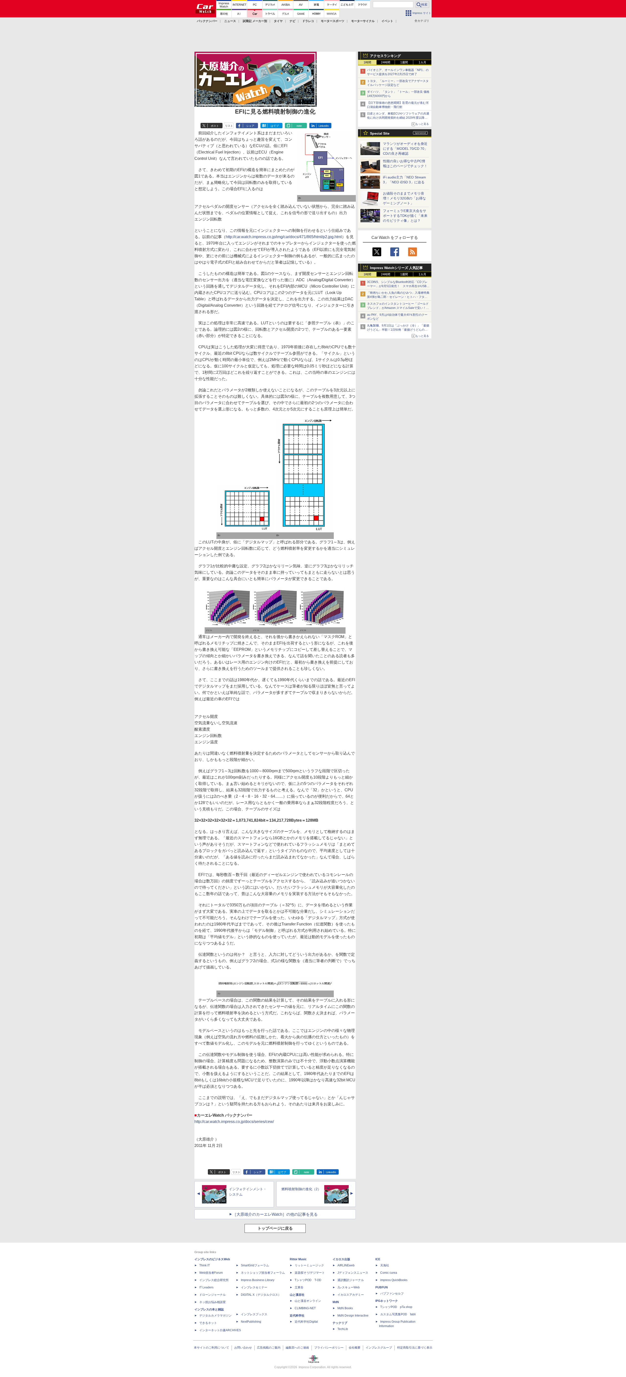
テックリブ (340, 1323)
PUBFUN (381, 1287)
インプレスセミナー (254, 1287)
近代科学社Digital (306, 1321)
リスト (229, 125)
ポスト (215, 125)
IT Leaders (206, 1287)
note (299, 125)
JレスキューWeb (348, 1287)
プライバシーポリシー (329, 1347)
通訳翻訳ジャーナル (350, 1280)
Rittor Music (298, 1259)
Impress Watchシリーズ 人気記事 (396, 268)
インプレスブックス (254, 1314)
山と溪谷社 (297, 1294)
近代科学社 (297, 1315)
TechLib (342, 1329)
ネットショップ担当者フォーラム (263, 1272)
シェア (250, 125)
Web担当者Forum (211, 1272)
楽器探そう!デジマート (310, 1272)
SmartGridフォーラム (255, 1265)
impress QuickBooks (393, 1280)
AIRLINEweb (346, 1265)
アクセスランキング (385, 56)
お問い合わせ (243, 1347)
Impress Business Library (257, 1280)
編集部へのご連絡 (297, 1347)
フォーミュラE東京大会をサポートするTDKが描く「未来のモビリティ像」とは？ (405, 215)
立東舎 (299, 1287)
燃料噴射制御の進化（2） (301, 1189)
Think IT (204, 1265)
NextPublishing (251, 1321)
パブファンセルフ (392, 1293)
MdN (336, 1302)
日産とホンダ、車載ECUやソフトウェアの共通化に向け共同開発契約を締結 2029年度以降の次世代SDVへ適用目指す (398, 118)
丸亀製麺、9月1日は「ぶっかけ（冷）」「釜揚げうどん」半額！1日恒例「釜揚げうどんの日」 (398, 330)
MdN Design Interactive (353, 1315)
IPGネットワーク (386, 1301)
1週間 (404, 62)
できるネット (208, 1323)
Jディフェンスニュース (352, 1272)
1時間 (367, 62)
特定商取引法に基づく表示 (414, 1347)
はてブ (275, 125)
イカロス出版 (341, 1259)
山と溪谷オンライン (308, 1301)
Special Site (380, 133)
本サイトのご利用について (211, 1347)
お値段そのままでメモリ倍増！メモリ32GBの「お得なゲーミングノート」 (404, 198)
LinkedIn (324, 125)
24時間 (385, 62)
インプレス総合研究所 (214, 1280)
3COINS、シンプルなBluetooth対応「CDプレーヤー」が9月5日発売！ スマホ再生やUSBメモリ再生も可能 (398, 286)
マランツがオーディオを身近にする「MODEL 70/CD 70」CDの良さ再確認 (405, 148)
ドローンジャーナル (212, 1294)
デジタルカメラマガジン (215, 1315)
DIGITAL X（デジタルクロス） (261, 1294)
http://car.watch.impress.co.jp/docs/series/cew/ (234, 1122)
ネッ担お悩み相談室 (212, 1302)
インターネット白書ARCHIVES (220, 1330)
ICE (377, 1259)
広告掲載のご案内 (268, 1347)
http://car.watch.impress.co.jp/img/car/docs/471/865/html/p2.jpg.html (284, 237)
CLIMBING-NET (305, 1308)
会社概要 (354, 1347)
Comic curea (388, 1272)
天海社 (384, 1265)
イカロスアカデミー (350, 1294)
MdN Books (345, 1308)
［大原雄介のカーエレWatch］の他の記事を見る (275, 1214)
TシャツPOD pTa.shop (396, 1307)
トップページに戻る (275, 1228)
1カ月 (422, 62)
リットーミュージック (309, 1265)
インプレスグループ (379, 1347)
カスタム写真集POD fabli (398, 1314)
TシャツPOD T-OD (308, 1280)
